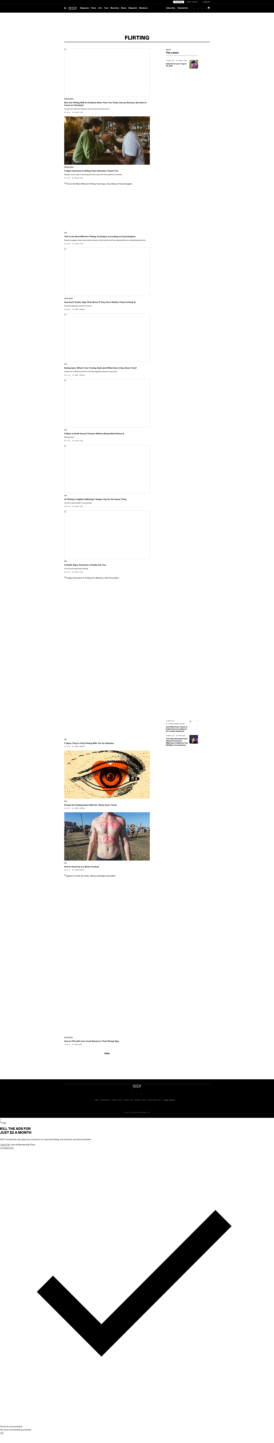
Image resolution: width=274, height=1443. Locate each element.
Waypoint (133, 8)
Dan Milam (182, 735)
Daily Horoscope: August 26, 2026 (176, 65)
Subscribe (170, 8)
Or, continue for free (7, 1148)
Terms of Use (128, 1100)
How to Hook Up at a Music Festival (81, 867)
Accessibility (105, 1100)
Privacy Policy (117, 1100)
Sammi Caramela (80, 746)
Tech (106, 8)
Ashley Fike (183, 60)
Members (143, 8)
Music (123, 8)
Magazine (84, 8)
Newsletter (183, 8)
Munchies (114, 8)
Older (107, 1053)
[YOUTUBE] (143, 1094)
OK (2, 1433)
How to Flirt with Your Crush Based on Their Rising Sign (91, 1041)
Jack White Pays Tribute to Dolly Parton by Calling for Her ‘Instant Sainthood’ (176, 729)
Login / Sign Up (192, 2)
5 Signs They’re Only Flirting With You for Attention (89, 743)
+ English (206, 2)
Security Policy (140, 1100)
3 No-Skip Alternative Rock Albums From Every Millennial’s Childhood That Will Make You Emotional (177, 742)
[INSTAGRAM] (135, 1094)
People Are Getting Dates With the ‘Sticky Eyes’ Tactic (90, 805)
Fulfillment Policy (154, 1100)
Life (100, 8)
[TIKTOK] (139, 1094)
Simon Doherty (79, 870)
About (97, 1100)
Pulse (93, 8)
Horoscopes (68, 1037)
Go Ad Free (178, 2)
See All (168, 49)
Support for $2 (5, 1145)
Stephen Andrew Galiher (176, 724)
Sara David (78, 1044)
